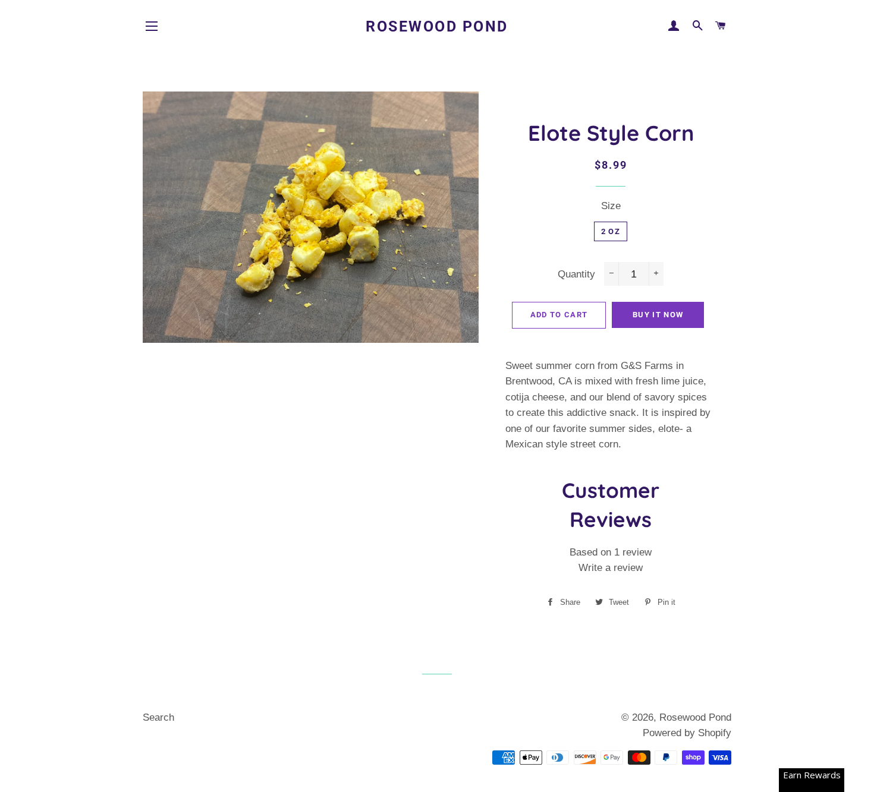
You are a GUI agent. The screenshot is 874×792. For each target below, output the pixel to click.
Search (158, 717)
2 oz (610, 231)
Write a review (611, 567)
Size (611, 206)
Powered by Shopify (687, 733)
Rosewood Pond (437, 26)
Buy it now (658, 314)
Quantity (576, 274)
